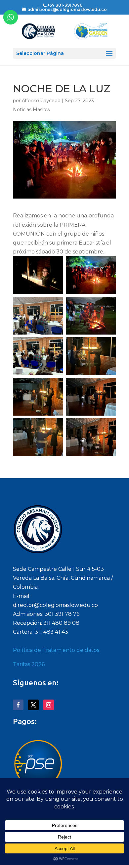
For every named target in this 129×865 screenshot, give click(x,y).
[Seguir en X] (33, 705)
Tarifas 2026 (29, 664)
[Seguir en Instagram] (48, 705)
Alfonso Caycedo (41, 101)
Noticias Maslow (31, 110)
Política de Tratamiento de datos (56, 650)
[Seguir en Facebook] (18, 705)
